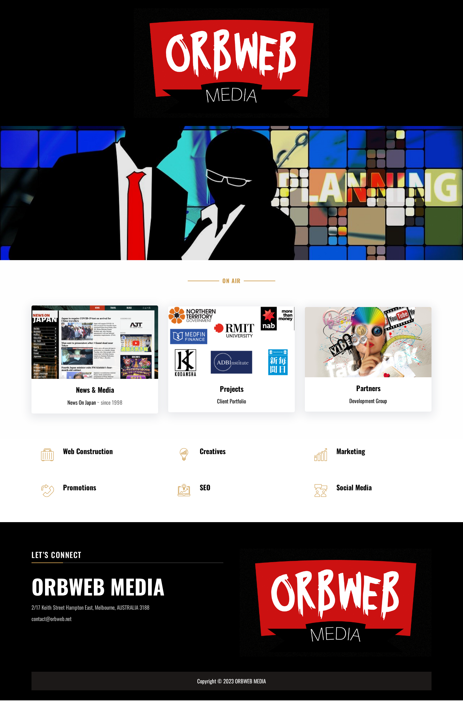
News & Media (95, 390)
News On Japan (81, 402)
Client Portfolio (231, 401)
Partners (368, 388)
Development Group (368, 401)
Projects (231, 389)
